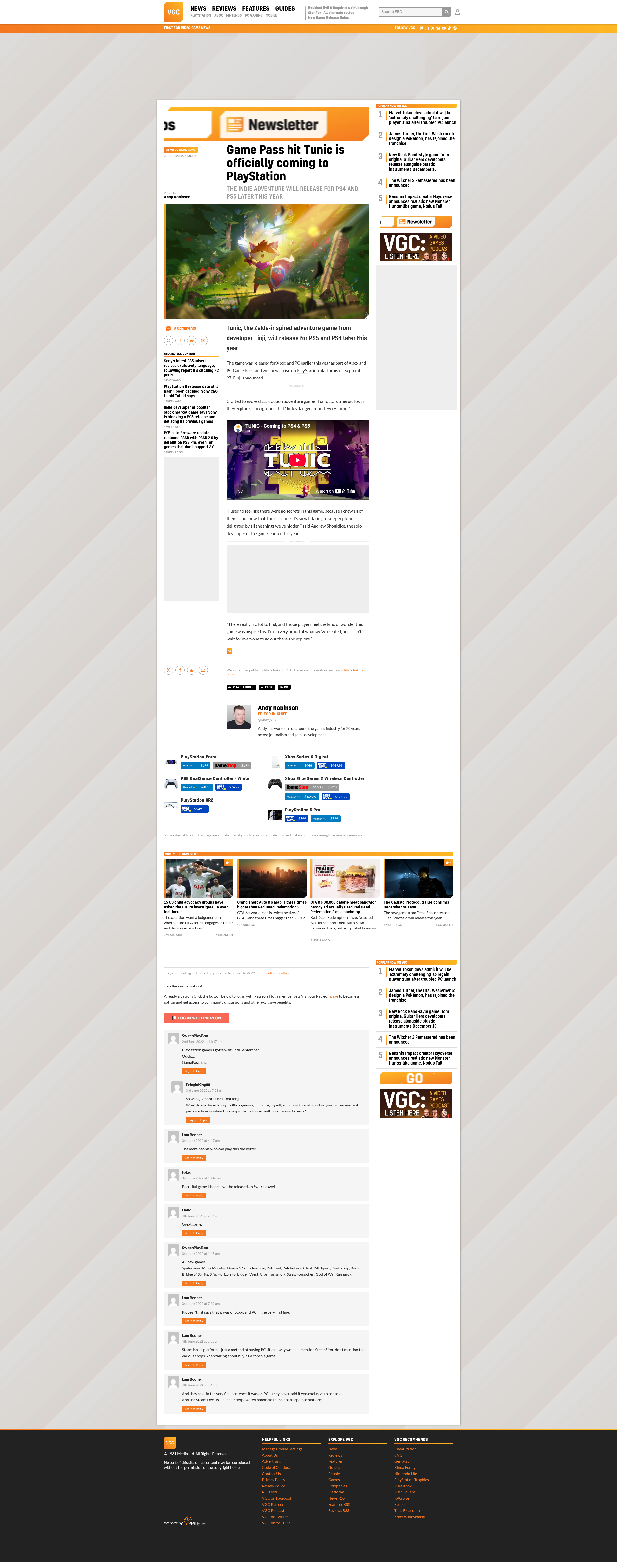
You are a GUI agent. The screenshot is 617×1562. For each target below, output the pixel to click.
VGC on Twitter (275, 1516)
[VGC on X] (433, 28)
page (334, 996)
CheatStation (405, 1448)
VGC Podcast (273, 1510)
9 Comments (185, 328)
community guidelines (273, 973)
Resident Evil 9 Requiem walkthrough (338, 8)
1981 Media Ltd (181, 1453)
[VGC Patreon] (421, 28)
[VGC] (173, 12)
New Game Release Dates (328, 18)
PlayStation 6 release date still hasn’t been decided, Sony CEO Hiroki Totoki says (191, 391)
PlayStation (200, 15)
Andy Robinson (177, 197)
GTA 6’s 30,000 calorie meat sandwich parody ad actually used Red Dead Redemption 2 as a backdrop (343, 907)
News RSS (336, 1498)
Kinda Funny (405, 1467)
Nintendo (234, 15)
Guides (285, 9)
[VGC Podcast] (427, 28)
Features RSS (339, 1504)
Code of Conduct (276, 1467)
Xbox (218, 15)
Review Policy (273, 1486)
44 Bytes (194, 1521)
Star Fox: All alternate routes (331, 13)
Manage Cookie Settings (282, 1448)
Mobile (271, 15)
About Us (270, 1455)
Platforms (336, 1492)
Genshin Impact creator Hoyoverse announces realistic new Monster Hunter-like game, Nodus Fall (420, 202)
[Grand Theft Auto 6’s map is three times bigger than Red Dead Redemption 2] (272, 878)
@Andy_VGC (267, 720)
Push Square (404, 1492)
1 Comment (224, 935)
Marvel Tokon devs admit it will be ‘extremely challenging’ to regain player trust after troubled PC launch (422, 118)
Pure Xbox (403, 1486)
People (334, 1473)
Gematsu (401, 1461)
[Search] (446, 12)
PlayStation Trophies (411, 1479)
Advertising (271, 1461)
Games (334, 1479)
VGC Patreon (273, 1504)
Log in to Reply (194, 1071)
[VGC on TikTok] (449, 28)
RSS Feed (269, 1492)
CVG (398, 1455)
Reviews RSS (338, 1510)
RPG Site (401, 1498)
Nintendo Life (405, 1473)
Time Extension (407, 1510)
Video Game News (182, 150)
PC (297, 363)
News (198, 9)
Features (255, 9)
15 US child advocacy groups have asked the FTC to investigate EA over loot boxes (196, 907)
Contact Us (271, 1473)
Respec (400, 1504)
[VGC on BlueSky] (438, 28)
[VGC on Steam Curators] (455, 28)
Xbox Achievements (410, 1516)
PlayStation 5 (243, 687)
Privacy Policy (273, 1479)
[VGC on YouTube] (444, 28)
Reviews (224, 9)
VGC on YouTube (276, 1522)
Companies (337, 1486)
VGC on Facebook (277, 1498)
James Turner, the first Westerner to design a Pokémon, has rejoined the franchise (422, 139)
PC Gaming (253, 15)
